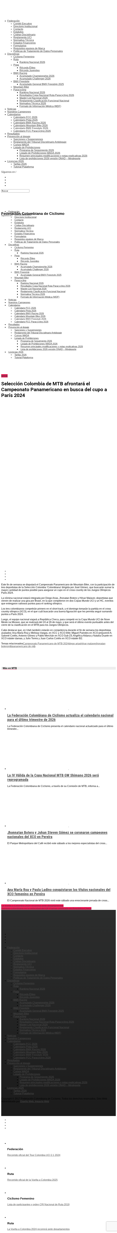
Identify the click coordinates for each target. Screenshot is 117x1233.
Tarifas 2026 (20, 164)
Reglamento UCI (22, 37)
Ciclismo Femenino (23, 56)
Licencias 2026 (15, 161)
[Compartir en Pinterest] (61, 576)
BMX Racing (20, 73)
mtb (10, 646)
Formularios (19, 45)
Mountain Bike (21, 87)
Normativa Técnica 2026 (33, 103)
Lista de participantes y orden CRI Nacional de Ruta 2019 (38, 1204)
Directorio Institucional (25, 26)
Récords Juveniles (30, 70)
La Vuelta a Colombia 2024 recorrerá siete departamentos (32, 905)
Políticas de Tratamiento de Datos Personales (38, 51)
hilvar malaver (88, 643)
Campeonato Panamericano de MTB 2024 (46, 643)
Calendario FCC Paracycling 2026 (32, 131)
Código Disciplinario (24, 34)
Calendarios (14, 114)
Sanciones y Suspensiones (28, 139)
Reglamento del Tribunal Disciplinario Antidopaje (39, 142)
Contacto (18, 29)
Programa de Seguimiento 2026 (37, 150)
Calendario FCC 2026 (25, 117)
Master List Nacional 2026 (34, 98)
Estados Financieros (24, 43)
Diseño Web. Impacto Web (34, 1101)
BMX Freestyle (21, 81)
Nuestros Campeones (19, 111)
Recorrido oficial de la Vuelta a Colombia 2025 (32, 1180)
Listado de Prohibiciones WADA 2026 (40, 153)
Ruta (16, 59)
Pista (16, 65)
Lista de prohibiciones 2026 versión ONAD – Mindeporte (50, 158)
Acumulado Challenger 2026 (35, 78)
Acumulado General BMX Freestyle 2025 (42, 84)
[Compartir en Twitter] (61, 574)
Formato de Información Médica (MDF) (40, 106)
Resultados (13, 133)
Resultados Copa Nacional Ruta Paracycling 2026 (47, 95)
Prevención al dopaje (18, 136)
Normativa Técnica (23, 40)
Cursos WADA (21, 144)
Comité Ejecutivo (22, 23)
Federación (13, 21)
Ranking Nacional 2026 (32, 62)
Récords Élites (27, 67)
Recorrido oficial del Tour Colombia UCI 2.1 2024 (33, 1155)
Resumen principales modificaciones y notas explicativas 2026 (53, 155)
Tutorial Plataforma (23, 166)
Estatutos (18, 32)
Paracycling (19, 89)
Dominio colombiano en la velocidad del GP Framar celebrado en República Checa (46, 908)
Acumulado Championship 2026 (37, 76)
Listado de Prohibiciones (26, 147)
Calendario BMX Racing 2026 (29, 122)
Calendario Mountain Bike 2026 (30, 125)
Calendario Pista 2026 (25, 120)
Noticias (11, 109)
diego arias (75, 643)
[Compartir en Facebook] (61, 571)
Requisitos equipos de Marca (29, 48)
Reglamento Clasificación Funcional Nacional (44, 100)
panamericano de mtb (23, 646)
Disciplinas (13, 54)
